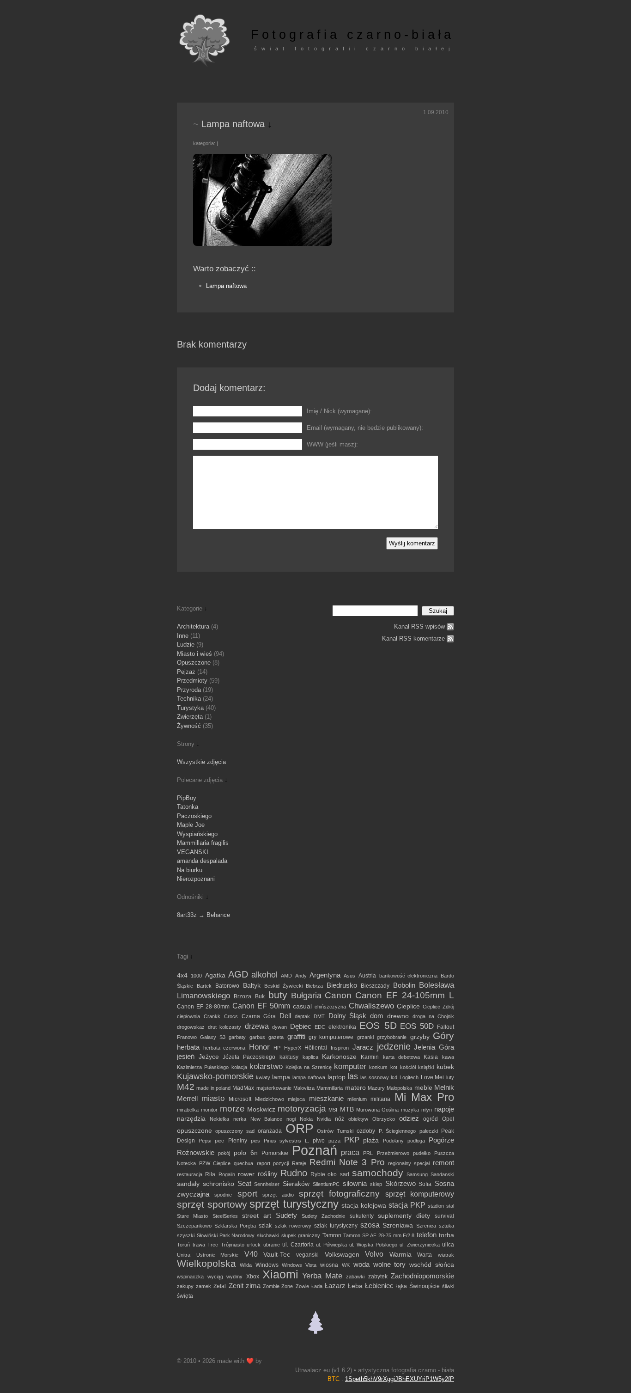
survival (444, 1216)
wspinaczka (190, 1276)
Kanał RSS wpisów (419, 626)
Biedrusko (342, 985)
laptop (337, 1077)
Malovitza (304, 1088)
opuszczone (194, 1130)
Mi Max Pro (424, 1097)
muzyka (410, 1109)
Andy (301, 975)
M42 (185, 1087)
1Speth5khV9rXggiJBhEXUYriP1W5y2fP (399, 1378)
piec (219, 1140)
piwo (319, 1140)
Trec (212, 1244)
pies (255, 1140)
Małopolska (399, 1088)
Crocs (231, 1016)
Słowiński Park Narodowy (226, 1235)
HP (276, 1048)
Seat (244, 1183)
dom (376, 1016)
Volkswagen (342, 1254)
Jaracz (362, 1047)
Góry (443, 1035)
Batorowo (227, 986)
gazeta (276, 1037)
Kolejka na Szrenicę (308, 1067)
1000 (196, 975)
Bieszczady (375, 986)
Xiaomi (280, 1274)
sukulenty (362, 1216)
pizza (334, 1140)
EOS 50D (417, 1026)
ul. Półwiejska (331, 1244)
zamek (203, 1286)
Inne (182, 635)
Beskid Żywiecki (283, 986)
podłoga (416, 1140)
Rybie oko (323, 1174)
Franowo (187, 1037)
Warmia (400, 1254)
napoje (444, 1109)
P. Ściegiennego (397, 1131)
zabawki (355, 1276)
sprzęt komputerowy (419, 1194)
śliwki (448, 1286)
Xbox (252, 1276)
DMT (319, 1016)
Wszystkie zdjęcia (201, 761)
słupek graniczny (300, 1235)
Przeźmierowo (393, 1153)
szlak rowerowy (293, 1225)
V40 (251, 1254)
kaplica (310, 1057)
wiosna (329, 1265)
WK (346, 1265)
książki (426, 1067)
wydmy (234, 1276)
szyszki (185, 1235)
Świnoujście (424, 1286)
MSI (332, 1109)
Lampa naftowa (226, 285)
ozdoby (366, 1131)
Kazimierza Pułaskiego (203, 1067)
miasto (212, 1098)
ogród (430, 1119)
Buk (260, 996)
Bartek (204, 986)
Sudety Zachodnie (323, 1216)
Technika (189, 698)
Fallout (445, 1027)
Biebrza (314, 986)
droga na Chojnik (433, 1016)
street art (256, 1215)
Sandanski (442, 1174)
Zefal (219, 1286)
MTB (347, 1109)
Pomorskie (274, 1153)
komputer (350, 1066)
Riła (210, 1174)
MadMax (243, 1088)
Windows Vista (299, 1265)
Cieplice (408, 1006)
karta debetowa (401, 1057)
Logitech (409, 1077)
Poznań (314, 1150)
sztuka (446, 1225)
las (352, 1076)
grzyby (420, 1036)
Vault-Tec (276, 1254)
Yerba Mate (322, 1275)
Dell (285, 1016)
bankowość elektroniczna (408, 975)
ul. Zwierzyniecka (420, 1244)
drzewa (257, 1026)
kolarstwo (266, 1066)
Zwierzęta (190, 716)
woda (361, 1264)
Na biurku (189, 870)
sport (247, 1193)
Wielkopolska (206, 1263)
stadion (436, 1206)
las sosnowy (374, 1077)
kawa (448, 1057)
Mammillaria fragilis (203, 842)
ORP (299, 1128)
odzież (409, 1118)
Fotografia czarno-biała (352, 34)
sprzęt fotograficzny (339, 1193)
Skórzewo (400, 1183)
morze (232, 1108)
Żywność (189, 725)
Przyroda (189, 689)
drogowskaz (191, 1027)
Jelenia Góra (434, 1047)
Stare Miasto (192, 1216)
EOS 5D (377, 1025)
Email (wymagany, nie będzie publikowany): (365, 427)
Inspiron (340, 1048)
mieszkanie (326, 1098)
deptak (302, 1016)
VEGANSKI (192, 852)
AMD (286, 975)
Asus (349, 975)
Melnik (444, 1087)
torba (446, 1235)
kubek (445, 1066)
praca (350, 1152)
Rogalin (226, 1174)
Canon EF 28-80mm (203, 1006)
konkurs (378, 1067)
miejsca (296, 1099)
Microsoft (240, 1099)
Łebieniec (379, 1285)
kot (393, 1067)
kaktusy (288, 1057)
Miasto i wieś (194, 653)
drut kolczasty (224, 1027)
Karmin (370, 1057)
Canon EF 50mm (261, 1006)
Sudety (286, 1215)
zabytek (378, 1276)
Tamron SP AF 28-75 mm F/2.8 (378, 1235)
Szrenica (426, 1225)
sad (344, 1174)
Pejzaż (186, 671)
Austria (367, 975)
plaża (371, 1140)
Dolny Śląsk (347, 1016)
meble (423, 1087)
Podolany (393, 1140)
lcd (394, 1077)
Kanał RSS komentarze (413, 638)
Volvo (374, 1254)
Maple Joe (191, 824)
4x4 (182, 975)
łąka (401, 1286)
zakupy (185, 1286)
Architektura (193, 626)
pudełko (422, 1153)
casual (302, 1006)
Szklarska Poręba (234, 1225)
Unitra (183, 1255)
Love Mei (432, 1077)
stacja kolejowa (363, 1205)
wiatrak (446, 1255)
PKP (351, 1139)
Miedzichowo (269, 1099)
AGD (238, 974)
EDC (320, 1027)
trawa (199, 1244)
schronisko (218, 1183)
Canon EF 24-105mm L (404, 995)
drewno (398, 1016)
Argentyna (324, 975)
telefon (427, 1235)
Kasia (431, 1057)
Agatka (215, 975)
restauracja (189, 1174)
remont (443, 1163)
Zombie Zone (278, 1286)
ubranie (271, 1244)
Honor (259, 1046)
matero (355, 1087)
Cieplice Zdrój (438, 1006)
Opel (448, 1119)
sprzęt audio (277, 1194)
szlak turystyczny (335, 1225)
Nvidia (324, 1119)
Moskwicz (261, 1109)
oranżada (270, 1131)
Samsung (417, 1174)
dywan (279, 1027)
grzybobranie (392, 1037)
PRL (368, 1153)
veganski (307, 1255)
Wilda (246, 1265)
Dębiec (300, 1026)
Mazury (376, 1088)
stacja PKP (406, 1205)
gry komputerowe (331, 1037)
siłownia (355, 1183)
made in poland (213, 1088)
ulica (448, 1244)
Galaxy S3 (212, 1037)
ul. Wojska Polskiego (373, 1244)
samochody (377, 1172)
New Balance (266, 1119)
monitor (209, 1109)
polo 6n (245, 1152)
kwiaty (263, 1077)
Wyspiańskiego (197, 834)
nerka (239, 1119)
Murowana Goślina (377, 1109)
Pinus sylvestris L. (286, 1140)
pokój (224, 1153)
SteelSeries (225, 1216)
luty (450, 1077)
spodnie (223, 1194)
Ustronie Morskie (217, 1255)
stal (450, 1206)
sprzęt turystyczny (294, 1203)
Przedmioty (192, 680)
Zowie (302, 1286)
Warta (424, 1255)
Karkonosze (339, 1056)
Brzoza (242, 996)
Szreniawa (397, 1225)
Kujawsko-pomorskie (215, 1076)
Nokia (306, 1119)
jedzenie (394, 1046)
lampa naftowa (308, 1077)
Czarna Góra (259, 1016)
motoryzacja (302, 1108)
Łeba (355, 1286)
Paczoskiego (194, 816)
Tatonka (187, 806)
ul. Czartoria (298, 1244)
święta (185, 1296)
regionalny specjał (409, 1163)
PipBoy (186, 797)
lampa (281, 1077)
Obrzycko (383, 1119)
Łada (316, 1286)
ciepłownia (188, 1016)
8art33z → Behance (203, 914)
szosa (370, 1225)
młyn (426, 1109)
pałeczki (428, 1131)
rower (246, 1174)
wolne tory (389, 1264)
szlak (265, 1225)
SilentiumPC (326, 1184)
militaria (380, 1099)
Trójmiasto (232, 1244)
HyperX (292, 1048)
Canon (338, 995)
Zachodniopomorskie (422, 1276)
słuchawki (268, 1235)
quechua (243, 1163)
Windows (267, 1265)
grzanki (365, 1037)
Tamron (331, 1235)
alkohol (264, 974)
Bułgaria (306, 995)
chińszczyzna (330, 1006)
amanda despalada (202, 860)
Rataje (299, 1163)
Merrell (187, 1098)
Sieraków (296, 1183)
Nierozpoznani (196, 878)
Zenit (236, 1285)
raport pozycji (273, 1163)
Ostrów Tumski (335, 1131)
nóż (339, 1119)
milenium (357, 1099)
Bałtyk (252, 985)
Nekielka (219, 1119)
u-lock (254, 1244)
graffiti (296, 1036)
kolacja (239, 1067)
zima (253, 1285)
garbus (257, 1037)
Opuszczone (194, 662)
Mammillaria (329, 1088)
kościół (408, 1067)
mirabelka (188, 1109)
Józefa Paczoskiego (249, 1057)
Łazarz (335, 1285)
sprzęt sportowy (212, 1204)
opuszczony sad (234, 1131)
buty (277, 995)
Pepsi (205, 1140)
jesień (185, 1056)
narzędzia (191, 1118)
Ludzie (185, 644)
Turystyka (190, 707)
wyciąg (215, 1276)
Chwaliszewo (371, 1006)
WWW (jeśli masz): (332, 444)
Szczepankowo (194, 1225)
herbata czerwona (224, 1048)
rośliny (268, 1174)
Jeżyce (209, 1056)
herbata (188, 1047)
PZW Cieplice (215, 1163)
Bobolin (404, 985)
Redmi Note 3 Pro (346, 1162)
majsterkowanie (273, 1088)
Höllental (315, 1048)
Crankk (212, 1016)
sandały (188, 1183)
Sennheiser (266, 1184)
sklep (376, 1184)
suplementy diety (404, 1215)
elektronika (342, 1027)
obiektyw (358, 1119)
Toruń (183, 1244)
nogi (291, 1119)
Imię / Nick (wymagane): (339, 411)
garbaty (237, 1037)
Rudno (293, 1173)
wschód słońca (431, 1264)
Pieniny (237, 1140)
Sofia (425, 1184)
